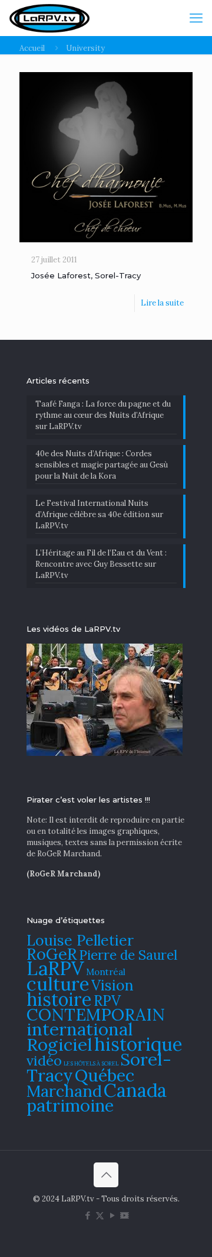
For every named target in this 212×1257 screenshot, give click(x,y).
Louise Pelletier (80, 940)
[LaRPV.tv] (49, 18)
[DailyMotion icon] (124, 1215)
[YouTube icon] (112, 1215)
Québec (104, 1075)
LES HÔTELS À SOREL (91, 1063)
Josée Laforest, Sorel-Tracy (86, 275)
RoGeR (51, 954)
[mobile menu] (196, 18)
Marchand (64, 1091)
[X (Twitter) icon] (99, 1215)
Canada (135, 1090)
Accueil (32, 48)
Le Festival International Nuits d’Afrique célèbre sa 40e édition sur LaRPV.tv (99, 514)
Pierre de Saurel (128, 954)
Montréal (105, 971)
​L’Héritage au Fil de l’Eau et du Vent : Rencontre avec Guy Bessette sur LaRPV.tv (101, 564)
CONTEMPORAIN (95, 1014)
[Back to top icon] (106, 1174)
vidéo (44, 1060)
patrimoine (70, 1105)
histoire (59, 999)
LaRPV (55, 968)
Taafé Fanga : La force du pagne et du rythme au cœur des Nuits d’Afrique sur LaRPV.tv (103, 415)
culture (58, 984)
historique (138, 1044)
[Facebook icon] (87, 1215)
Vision (112, 985)
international (79, 1029)
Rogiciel (59, 1044)
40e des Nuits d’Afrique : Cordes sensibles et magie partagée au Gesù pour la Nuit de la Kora (101, 465)
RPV (107, 1001)
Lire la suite (162, 303)
